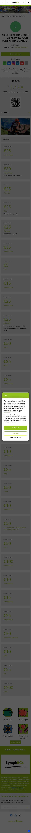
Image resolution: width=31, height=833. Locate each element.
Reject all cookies (15, 437)
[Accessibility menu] (29, 831)
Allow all (15, 427)
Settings (15, 433)
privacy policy (7, 412)
